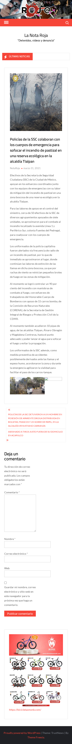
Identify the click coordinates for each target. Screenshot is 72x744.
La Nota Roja (36, 35)
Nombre (10, 538)
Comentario (12, 492)
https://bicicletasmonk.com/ (25, 709)
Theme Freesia (36, 737)
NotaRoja (15, 168)
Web (7, 568)
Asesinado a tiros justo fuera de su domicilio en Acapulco (35, 433)
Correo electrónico (16, 553)
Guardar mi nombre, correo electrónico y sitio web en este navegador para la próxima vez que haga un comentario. (20, 596)
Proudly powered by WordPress (22, 732)
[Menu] (6, 22)
